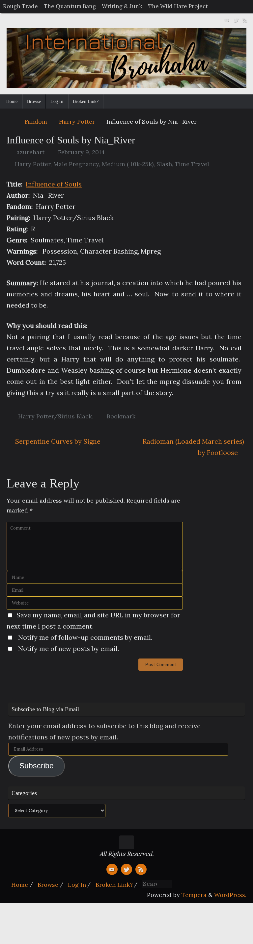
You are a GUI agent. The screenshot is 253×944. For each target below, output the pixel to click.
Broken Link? (114, 884)
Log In (77, 884)
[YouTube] (226, 19)
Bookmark (121, 416)
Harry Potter (77, 121)
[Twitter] (235, 19)
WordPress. (230, 895)
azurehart (30, 152)
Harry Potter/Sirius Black (55, 416)
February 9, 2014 (81, 152)
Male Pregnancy (76, 164)
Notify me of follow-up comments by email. (85, 637)
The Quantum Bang (70, 6)
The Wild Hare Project (178, 6)
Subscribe (36, 766)
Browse (48, 884)
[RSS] (245, 19)
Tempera (194, 895)
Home (19, 884)
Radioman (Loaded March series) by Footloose (193, 447)
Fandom (36, 121)
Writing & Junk (122, 6)
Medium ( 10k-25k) (128, 164)
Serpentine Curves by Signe (57, 441)
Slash (164, 164)
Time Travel (192, 164)
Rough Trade (20, 6)
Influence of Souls (54, 184)
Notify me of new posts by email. (68, 648)
